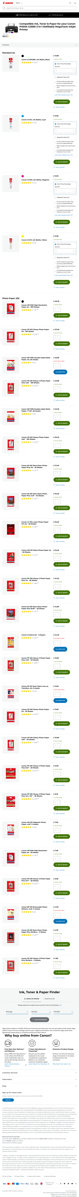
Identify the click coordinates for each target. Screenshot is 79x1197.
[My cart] (70, 2)
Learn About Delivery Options (12, 1065)
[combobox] (39, 8)
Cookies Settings (50, 1176)
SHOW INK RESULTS (41, 1019)
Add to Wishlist (60, 107)
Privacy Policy (19, 1176)
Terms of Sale (7, 1176)
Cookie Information (34, 1176)
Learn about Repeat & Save (62, 95)
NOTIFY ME (61, 372)
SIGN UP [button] (8, 1100)
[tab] (31, 999)
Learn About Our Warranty (38, 1064)
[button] (60, 1005)
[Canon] (8, 3)
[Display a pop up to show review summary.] (38, 63)
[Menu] (75, 2)
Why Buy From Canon (60, 1064)
